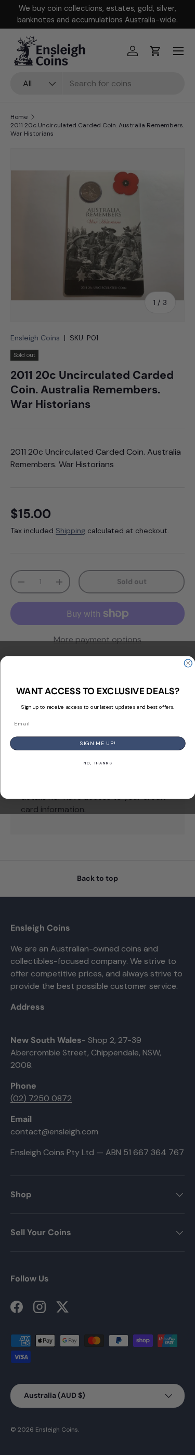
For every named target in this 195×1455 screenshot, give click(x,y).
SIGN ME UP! (97, 743)
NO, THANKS (97, 763)
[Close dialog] (188, 663)
